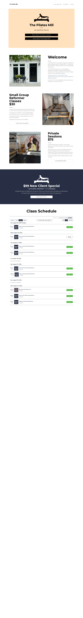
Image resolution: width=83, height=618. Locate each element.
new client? (65, 4)
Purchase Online (41, 197)
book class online (57, 4)
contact (72, 4)
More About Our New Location (41, 35)
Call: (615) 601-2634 (60, 161)
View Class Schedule (22, 123)
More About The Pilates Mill (41, 38)
